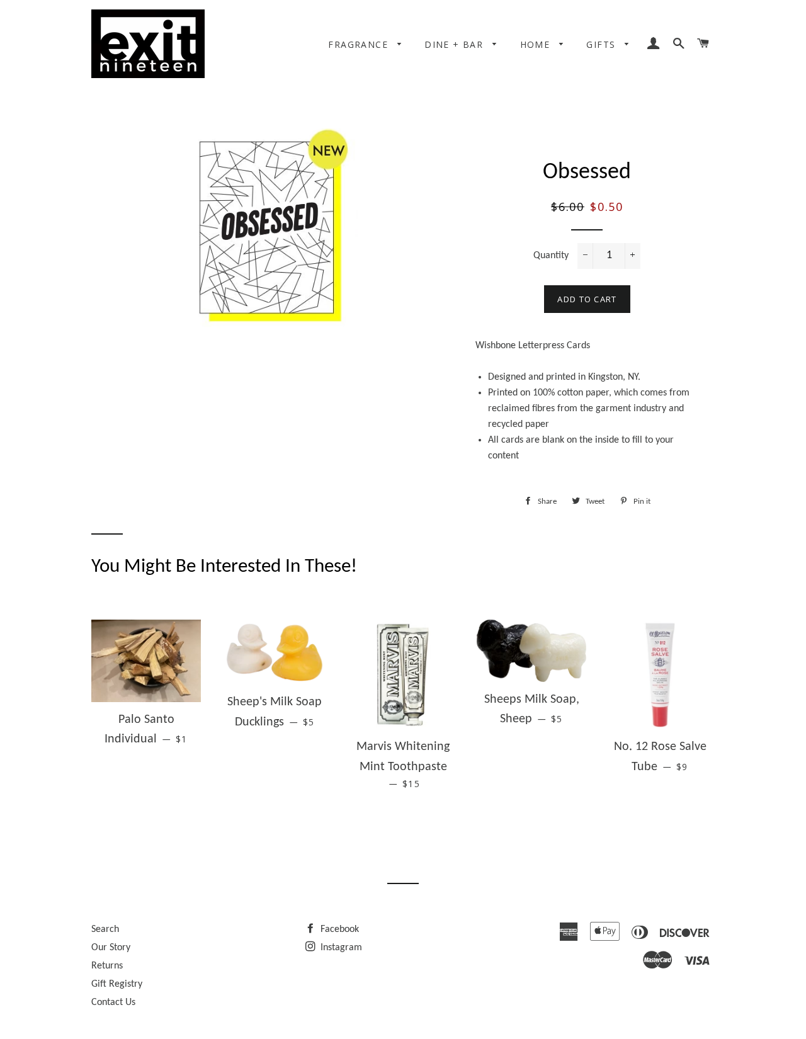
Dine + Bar (455, 44)
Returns (107, 966)
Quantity (551, 256)
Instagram (340, 948)
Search (105, 929)
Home (536, 44)
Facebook (338, 929)
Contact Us (113, 1002)
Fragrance (359, 44)
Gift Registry (116, 984)
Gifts (602, 44)
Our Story (110, 948)
